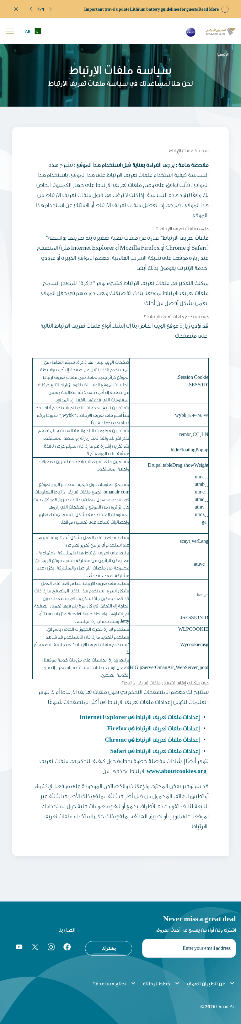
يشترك (109, 948)
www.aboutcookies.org (176, 770)
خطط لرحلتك (162, 983)
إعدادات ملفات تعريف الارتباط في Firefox (153, 728)
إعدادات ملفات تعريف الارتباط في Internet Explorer (139, 716)
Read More (208, 9)
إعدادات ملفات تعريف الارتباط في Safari (155, 750)
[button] (31, 9)
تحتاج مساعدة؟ (115, 983)
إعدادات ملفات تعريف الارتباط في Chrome (152, 739)
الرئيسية (223, 54)
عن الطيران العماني (211, 983)
